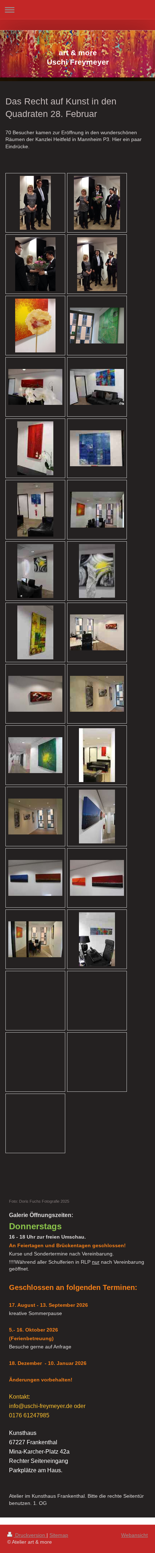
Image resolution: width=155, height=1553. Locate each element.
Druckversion (30, 1535)
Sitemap (58, 1535)
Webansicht (134, 1535)
